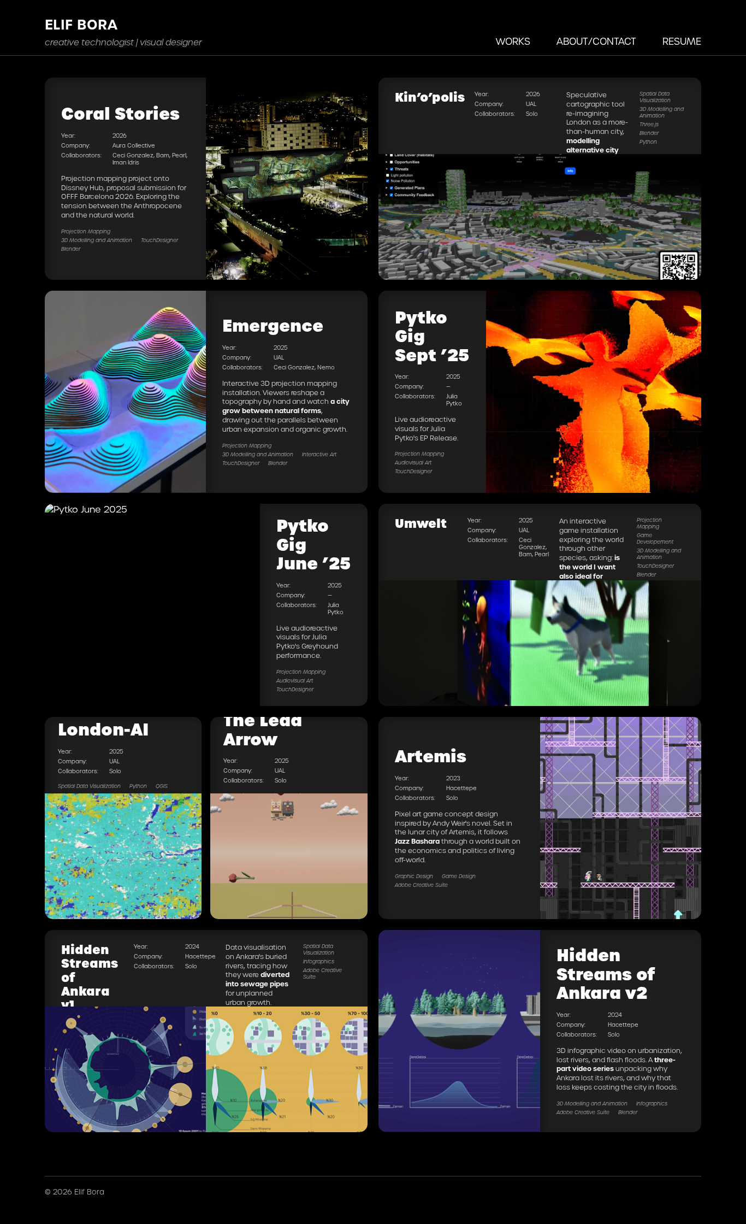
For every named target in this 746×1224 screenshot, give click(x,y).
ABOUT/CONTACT (596, 42)
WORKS (513, 42)
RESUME (681, 42)
